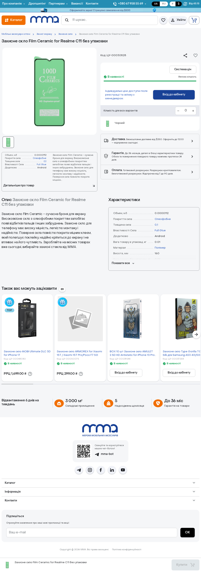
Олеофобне (39, 158)
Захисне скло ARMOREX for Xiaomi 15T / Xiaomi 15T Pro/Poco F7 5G (79, 353)
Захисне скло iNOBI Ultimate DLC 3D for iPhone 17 (27, 353)
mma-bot (107, 454)
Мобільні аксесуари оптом (16, 34)
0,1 (45, 161)
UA (156, 4)
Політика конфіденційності (126, 550)
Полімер (160, 248)
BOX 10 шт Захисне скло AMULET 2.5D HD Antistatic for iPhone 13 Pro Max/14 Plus (132, 353)
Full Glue (41, 165)
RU (164, 4)
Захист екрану (44, 34)
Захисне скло (65, 34)
